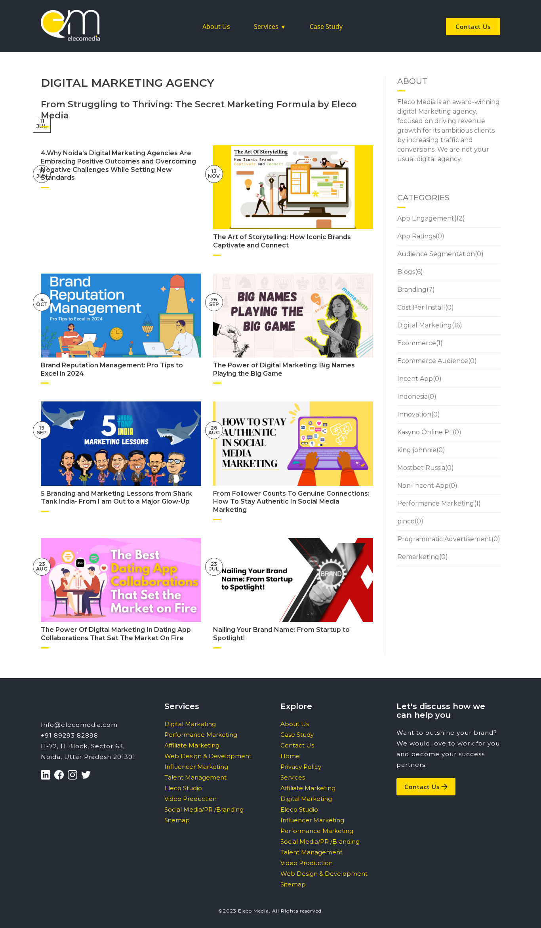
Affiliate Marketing (191, 745)
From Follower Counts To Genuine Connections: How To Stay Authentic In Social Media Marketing (291, 502)
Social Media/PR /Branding (204, 809)
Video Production (190, 798)
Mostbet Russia (421, 468)
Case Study (326, 26)
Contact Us (473, 26)
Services (266, 26)
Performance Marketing (435, 503)
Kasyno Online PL (425, 432)
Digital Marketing (424, 325)
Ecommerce (416, 343)
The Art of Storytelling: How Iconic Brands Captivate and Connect (282, 241)
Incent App (415, 378)
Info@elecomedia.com (79, 724)
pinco (406, 521)
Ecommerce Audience (432, 361)
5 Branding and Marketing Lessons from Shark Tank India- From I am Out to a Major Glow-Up (116, 498)
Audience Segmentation (436, 254)
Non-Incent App (423, 485)
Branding (412, 289)
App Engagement (425, 218)
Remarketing (418, 557)
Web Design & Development (207, 756)
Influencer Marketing (196, 766)
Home (290, 756)
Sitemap (177, 820)
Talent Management (195, 777)
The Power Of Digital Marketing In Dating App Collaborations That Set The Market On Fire (116, 634)
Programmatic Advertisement (444, 539)
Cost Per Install (421, 307)
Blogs (406, 272)
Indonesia (412, 396)
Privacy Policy (300, 766)
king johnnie (416, 450)
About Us (216, 26)
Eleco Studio (183, 788)
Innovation (414, 414)
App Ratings (416, 236)
